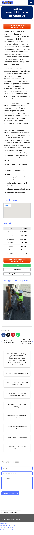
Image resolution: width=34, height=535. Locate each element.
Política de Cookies (6, 528)
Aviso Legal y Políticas (13, 519)
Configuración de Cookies (8, 530)
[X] (8, 335)
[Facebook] (3, 335)
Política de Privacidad (7, 526)
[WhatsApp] (18, 335)
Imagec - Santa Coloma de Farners (9, 341)
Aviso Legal (3, 523)
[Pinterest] (13, 335)
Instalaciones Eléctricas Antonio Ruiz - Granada (25, 341)
